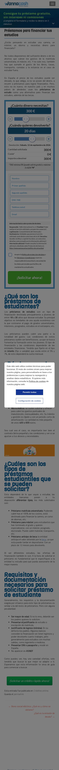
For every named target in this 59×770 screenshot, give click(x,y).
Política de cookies (37, 381)
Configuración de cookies (29, 401)
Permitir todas (29, 392)
